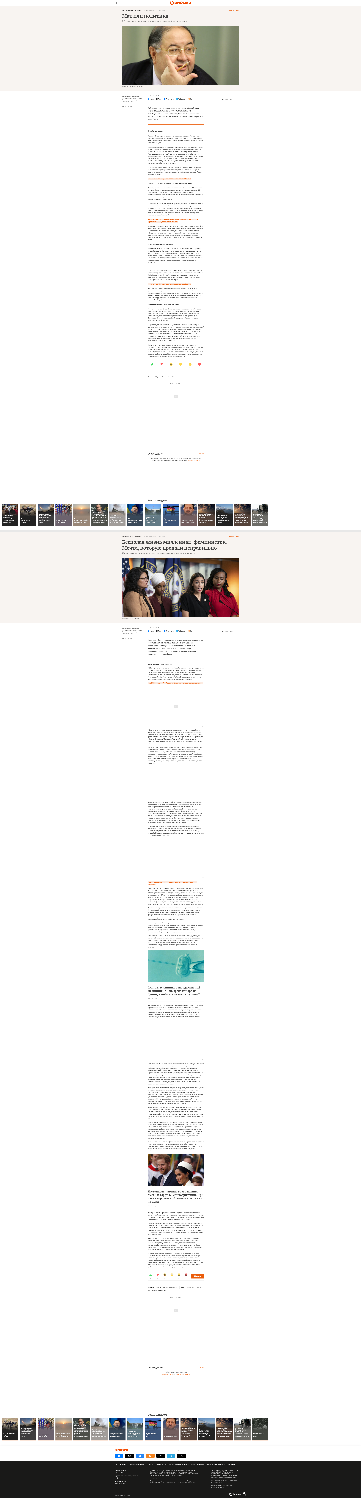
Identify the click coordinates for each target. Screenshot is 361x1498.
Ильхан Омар (190, 1287)
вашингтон (151, 1287)
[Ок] (190, 99)
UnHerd (125, 536)
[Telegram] (181, 99)
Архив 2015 (171, 377)
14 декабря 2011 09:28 (150, 10)
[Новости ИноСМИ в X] (181, 1456)
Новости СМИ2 (175, 383)
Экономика (142, 1450)
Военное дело (157, 1450)
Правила (201, 454)
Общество (158, 377)
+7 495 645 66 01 (120, 1483)
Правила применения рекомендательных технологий (208, 1464)
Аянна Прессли (152, 1290)
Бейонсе (183, 1287)
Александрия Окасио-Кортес (171, 1287)
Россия (164, 377)
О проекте (150, 1464)
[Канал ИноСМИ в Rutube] (160, 1456)
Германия (138, 10)
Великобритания (135, 536)
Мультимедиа (176, 1450)
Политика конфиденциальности (178, 1464)
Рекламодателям (160, 1464)
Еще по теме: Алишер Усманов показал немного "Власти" (169, 179)
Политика (151, 377)
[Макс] (151, 99)
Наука (149, 1450)
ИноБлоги (186, 1450)
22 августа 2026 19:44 (150, 536)
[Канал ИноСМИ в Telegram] (171, 1456)
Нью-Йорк (158, 1287)
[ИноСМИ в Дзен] (129, 1456)
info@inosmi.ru (119, 1478)
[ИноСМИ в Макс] (119, 1456)
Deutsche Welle (127, 10)
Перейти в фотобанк (137, 86)
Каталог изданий (120, 1464)
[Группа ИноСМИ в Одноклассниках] (150, 1456)
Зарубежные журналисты (136, 1464)
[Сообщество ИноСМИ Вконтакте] (140, 1456)
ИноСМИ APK (231, 1464)
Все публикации (196, 1450)
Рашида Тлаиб (162, 1290)
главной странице (194, 460)
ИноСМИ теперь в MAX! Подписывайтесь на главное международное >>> (175, 683)
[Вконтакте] (169, 99)
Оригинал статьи (233, 10)
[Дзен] (159, 99)
